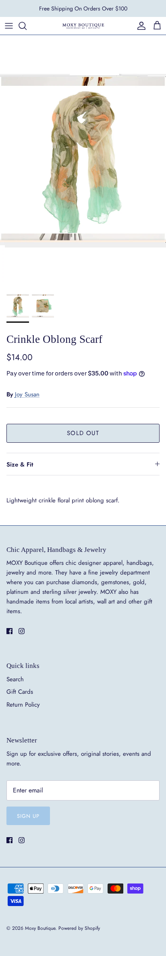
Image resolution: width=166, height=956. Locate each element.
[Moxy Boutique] (83, 25)
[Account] (139, 26)
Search (15, 679)
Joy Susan (27, 394)
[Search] (26, 26)
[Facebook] (9, 631)
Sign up (28, 816)
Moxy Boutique (40, 928)
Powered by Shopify (79, 928)
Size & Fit (19, 464)
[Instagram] (22, 631)
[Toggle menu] (9, 26)
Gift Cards (19, 691)
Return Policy (23, 704)
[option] (83, 159)
